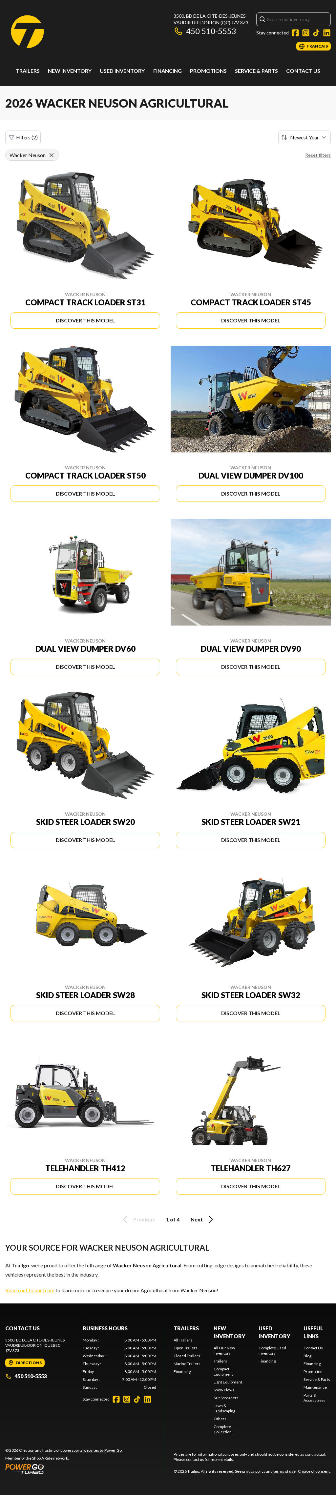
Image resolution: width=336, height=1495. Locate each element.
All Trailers (183, 1340)
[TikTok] (316, 33)
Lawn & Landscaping (224, 1408)
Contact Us (303, 71)
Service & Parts (256, 71)
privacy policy (253, 1471)
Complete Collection (223, 1429)
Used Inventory (122, 71)
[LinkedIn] (327, 33)
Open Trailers (186, 1347)
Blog (307, 1355)
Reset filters (318, 155)
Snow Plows (224, 1389)
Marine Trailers (187, 1363)
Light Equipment (228, 1382)
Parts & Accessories (315, 1398)
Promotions (208, 71)
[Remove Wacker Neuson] (51, 155)
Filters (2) (27, 137)
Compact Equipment (223, 1371)
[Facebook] (295, 33)
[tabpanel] (119, 1364)
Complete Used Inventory (272, 1350)
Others (220, 1418)
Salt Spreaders (226, 1397)
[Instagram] (306, 33)
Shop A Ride (42, 1458)
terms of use (284, 1471)
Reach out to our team (29, 1290)
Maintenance (315, 1387)
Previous (144, 1219)
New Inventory (70, 71)
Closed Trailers (187, 1355)
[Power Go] (64, 1469)
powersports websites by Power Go (91, 1450)
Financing (167, 71)
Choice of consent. (314, 1471)
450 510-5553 (211, 31)
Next (197, 1219)
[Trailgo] (27, 32)
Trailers (28, 71)
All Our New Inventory (224, 1350)
